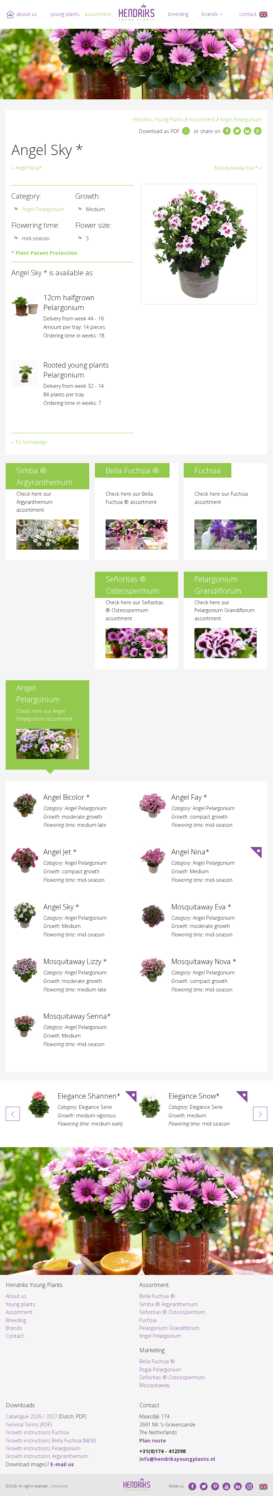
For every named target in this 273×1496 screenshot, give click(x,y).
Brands (210, 14)
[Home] (136, 12)
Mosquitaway (154, 1385)
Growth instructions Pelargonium (43, 1448)
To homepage (31, 442)
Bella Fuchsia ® (157, 1296)
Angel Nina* (29, 167)
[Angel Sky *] (263, 14)
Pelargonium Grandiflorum (169, 1328)
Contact (248, 14)
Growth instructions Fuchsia (37, 1432)
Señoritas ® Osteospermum (172, 1312)
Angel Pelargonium (241, 119)
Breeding (178, 14)
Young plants (65, 14)
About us (26, 14)
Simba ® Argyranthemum (168, 1304)
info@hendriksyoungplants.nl (177, 1459)
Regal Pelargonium (160, 1369)
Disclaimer (59, 1486)
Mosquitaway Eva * (236, 167)
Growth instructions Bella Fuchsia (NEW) (51, 1440)
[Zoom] (199, 244)
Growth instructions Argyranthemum (47, 1456)
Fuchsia (147, 1320)
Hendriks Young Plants (158, 119)
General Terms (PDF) (29, 1424)
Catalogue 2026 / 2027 (32, 1416)
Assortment (98, 14)
